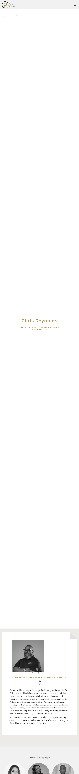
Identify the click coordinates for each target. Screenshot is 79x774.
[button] (75, 4)
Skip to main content (9, 16)
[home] (9, 4)
